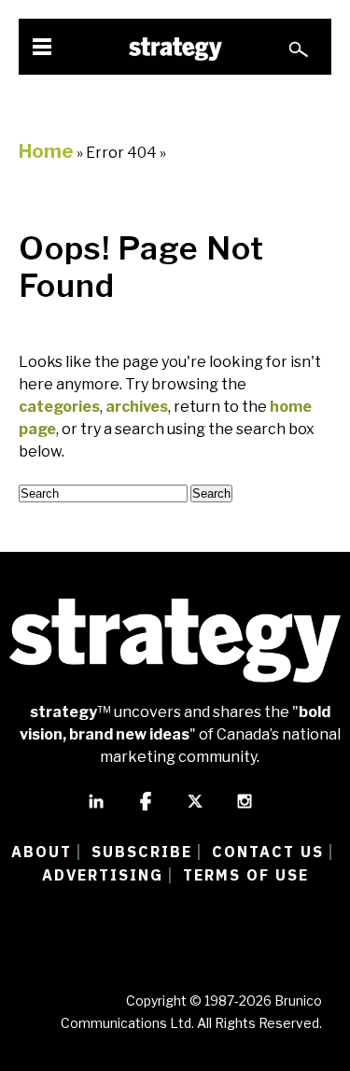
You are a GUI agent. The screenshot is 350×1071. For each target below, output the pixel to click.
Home (46, 151)
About (41, 851)
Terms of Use (246, 875)
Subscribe (141, 851)
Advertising (102, 875)
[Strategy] (175, 49)
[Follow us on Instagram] (245, 809)
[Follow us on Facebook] (146, 809)
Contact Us (268, 851)
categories (59, 407)
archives (136, 407)
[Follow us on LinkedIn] (96, 809)
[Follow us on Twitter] (195, 809)
